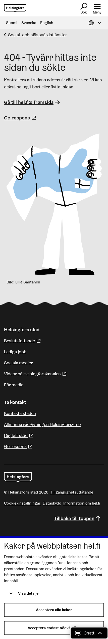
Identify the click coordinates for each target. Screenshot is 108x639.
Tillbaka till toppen (74, 518)
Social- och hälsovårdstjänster (37, 35)
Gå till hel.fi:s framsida (28, 102)
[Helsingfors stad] (18, 477)
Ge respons (20, 117)
